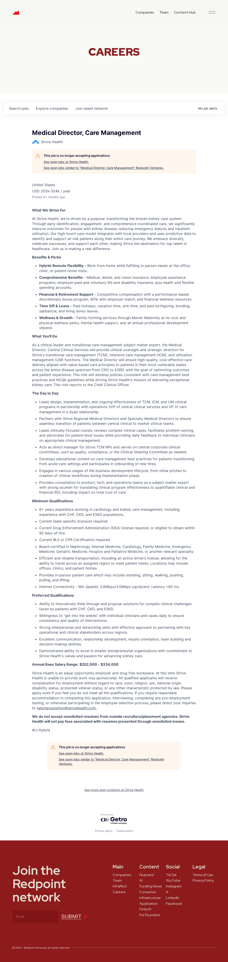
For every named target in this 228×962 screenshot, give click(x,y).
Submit (71, 916)
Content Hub (185, 12)
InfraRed (119, 886)
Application (148, 903)
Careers (119, 892)
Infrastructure (150, 898)
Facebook (174, 903)
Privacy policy (104, 830)
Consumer (147, 892)
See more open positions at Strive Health (114, 790)
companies (52, 108)
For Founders (149, 915)
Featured (146, 875)
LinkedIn (172, 898)
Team (164, 12)
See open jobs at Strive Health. (66, 162)
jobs (19, 108)
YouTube (173, 880)
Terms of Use (203, 875)
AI (140, 880)
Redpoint (15, 14)
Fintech (145, 909)
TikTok (171, 875)
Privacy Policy (203, 880)
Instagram (174, 886)
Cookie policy (124, 830)
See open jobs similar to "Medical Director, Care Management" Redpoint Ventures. (104, 168)
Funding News (150, 886)
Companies (145, 12)
